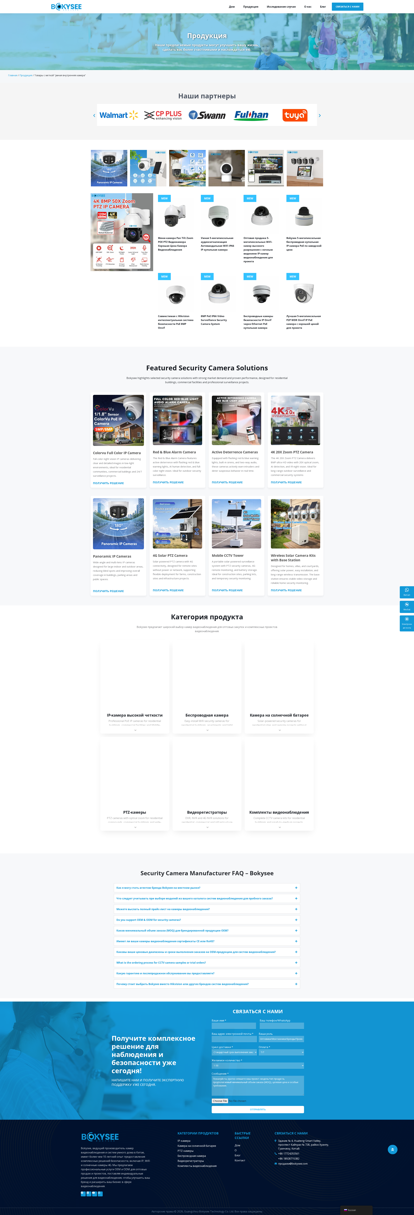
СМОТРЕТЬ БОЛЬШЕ (135, 674)
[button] (94, 115)
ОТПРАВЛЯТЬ (258, 1109)
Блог (323, 6)
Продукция (250, 6)
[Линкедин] (89, 1193)
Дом (232, 6)
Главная (12, 75)
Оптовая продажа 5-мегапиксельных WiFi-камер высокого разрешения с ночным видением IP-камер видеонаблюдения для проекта (258, 249)
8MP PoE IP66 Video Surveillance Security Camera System (214, 319)
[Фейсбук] (83, 1193)
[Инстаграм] (100, 1193)
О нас (307, 6)
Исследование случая (281, 6)
